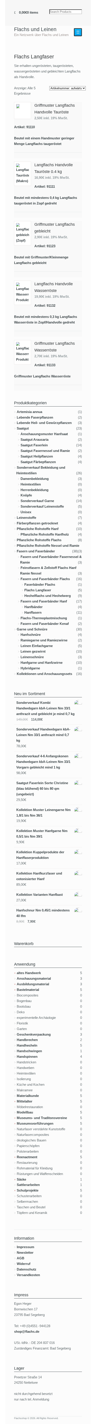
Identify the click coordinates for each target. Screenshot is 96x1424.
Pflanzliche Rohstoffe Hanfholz (45, 534)
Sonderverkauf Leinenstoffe (42, 506)
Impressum (25, 1247)
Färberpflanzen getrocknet (37, 523)
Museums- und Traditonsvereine (42, 1118)
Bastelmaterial (28, 990)
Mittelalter (24, 1101)
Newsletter (25, 1252)
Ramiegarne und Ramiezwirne (44, 640)
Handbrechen (27, 1040)
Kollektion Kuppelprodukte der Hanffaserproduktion (40, 855)
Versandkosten (28, 1275)
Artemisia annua (29, 412)
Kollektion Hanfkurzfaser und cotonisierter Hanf (39, 876)
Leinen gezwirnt (33, 651)
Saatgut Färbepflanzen (38, 462)
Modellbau (25, 1112)
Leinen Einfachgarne (37, 646)
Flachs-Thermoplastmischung (44, 618)
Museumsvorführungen (35, 1123)
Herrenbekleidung (34, 490)
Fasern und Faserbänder (36, 551)
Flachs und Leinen (35, 29)
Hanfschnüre (31, 634)
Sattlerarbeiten (28, 1185)
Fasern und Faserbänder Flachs (45, 579)
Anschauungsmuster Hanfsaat (44, 434)
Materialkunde (28, 1096)
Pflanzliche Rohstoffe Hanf (37, 529)
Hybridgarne (30, 668)
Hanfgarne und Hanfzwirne (42, 662)
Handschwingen (29, 1051)
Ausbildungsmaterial (33, 984)
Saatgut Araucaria (34, 439)
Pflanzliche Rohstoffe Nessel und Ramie (48, 545)
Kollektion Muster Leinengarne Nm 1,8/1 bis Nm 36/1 (43, 812)
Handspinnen (27, 1056)
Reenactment (27, 1157)
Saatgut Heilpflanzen (37, 456)
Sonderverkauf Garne (37, 501)
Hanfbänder (33, 607)
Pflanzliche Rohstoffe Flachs (39, 540)
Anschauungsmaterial (34, 978)
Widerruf (23, 1264)
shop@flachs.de (26, 1331)
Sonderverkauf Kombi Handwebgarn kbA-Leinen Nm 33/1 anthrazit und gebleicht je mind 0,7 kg (45, 708)
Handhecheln (27, 1045)
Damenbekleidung (35, 479)
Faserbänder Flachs (39, 584)
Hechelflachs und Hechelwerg (47, 596)
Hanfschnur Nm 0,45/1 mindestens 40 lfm (43, 913)
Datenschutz (26, 1269)
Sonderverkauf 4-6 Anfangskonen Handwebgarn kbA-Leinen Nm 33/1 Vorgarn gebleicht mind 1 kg (43, 761)
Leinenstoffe (26, 517)
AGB (20, 1258)
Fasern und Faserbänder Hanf (44, 601)
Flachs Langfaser (37, 590)
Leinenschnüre (32, 657)
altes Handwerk (29, 973)
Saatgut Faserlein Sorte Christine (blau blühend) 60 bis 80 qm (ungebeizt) (42, 788)
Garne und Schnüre (32, 629)
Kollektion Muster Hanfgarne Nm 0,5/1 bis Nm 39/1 (41, 833)
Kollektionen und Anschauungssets (44, 674)
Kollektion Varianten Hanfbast (39, 894)
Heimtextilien (31, 484)
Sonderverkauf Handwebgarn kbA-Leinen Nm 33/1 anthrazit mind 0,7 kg (43, 734)
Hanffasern (33, 612)
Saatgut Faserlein (34, 445)
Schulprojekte (27, 1190)
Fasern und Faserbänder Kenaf (45, 624)
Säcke (21, 1179)
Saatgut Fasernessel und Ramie (45, 451)
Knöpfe (26, 495)
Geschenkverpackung (34, 1034)
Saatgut (23, 428)
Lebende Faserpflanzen (35, 417)
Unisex (26, 512)
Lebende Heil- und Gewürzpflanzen (44, 423)
